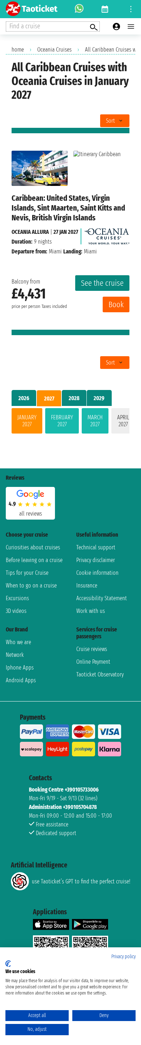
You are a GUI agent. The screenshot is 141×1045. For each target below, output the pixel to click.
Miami (55, 251)
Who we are (18, 642)
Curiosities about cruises (33, 547)
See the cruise (102, 283)
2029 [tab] (99, 398)
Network (15, 654)
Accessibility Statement (101, 598)
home (18, 49)
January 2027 (27, 421)
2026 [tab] (23, 398)
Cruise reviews (91, 649)
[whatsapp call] (79, 9)
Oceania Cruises (54, 49)
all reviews (30, 513)
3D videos (16, 610)
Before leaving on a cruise (34, 560)
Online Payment (93, 661)
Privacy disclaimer (95, 560)
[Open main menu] (131, 26)
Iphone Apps (20, 667)
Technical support (95, 547)
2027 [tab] (49, 398)
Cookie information (97, 572)
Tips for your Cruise (27, 572)
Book (116, 304)
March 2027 (95, 421)
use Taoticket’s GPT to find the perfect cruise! (81, 881)
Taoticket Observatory (100, 674)
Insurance (86, 585)
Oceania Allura (30, 231)
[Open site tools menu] (131, 9)
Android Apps (21, 680)
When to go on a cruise (31, 585)
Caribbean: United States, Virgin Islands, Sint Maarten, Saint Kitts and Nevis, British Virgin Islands (68, 208)
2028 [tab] (74, 398)
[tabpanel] (70, 422)
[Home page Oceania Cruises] (106, 234)
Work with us (90, 610)
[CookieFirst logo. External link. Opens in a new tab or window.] (8, 963)
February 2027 (62, 421)
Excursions (17, 598)
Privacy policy (123, 956)
